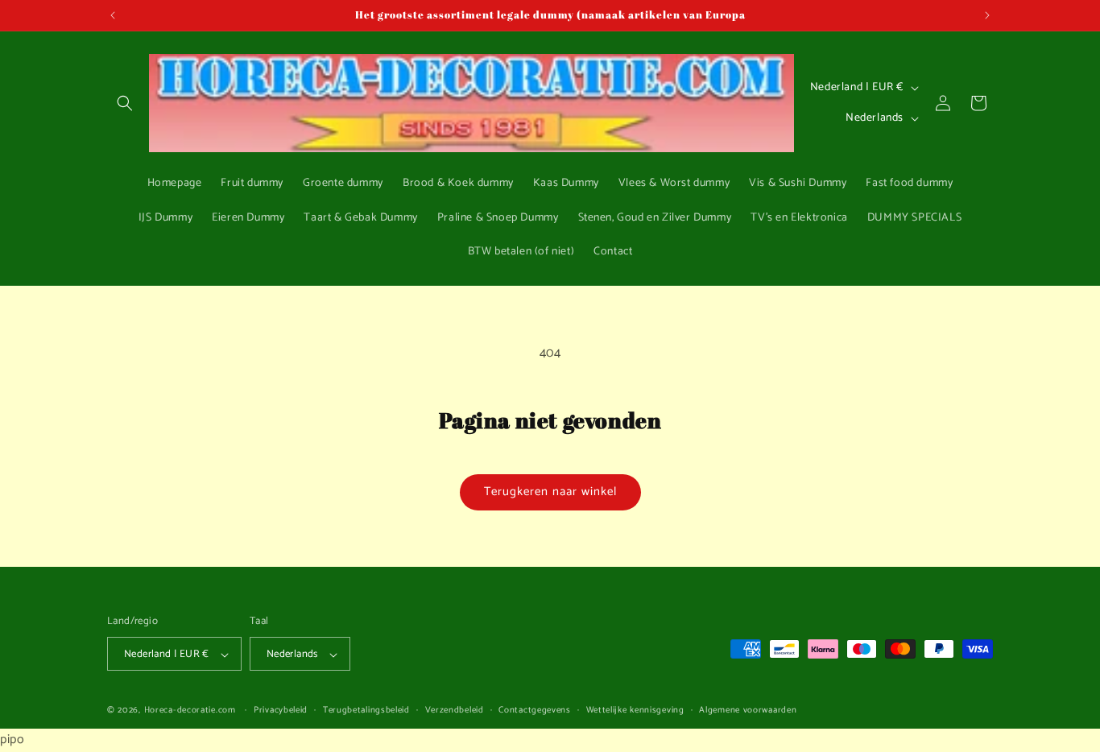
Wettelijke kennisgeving (635, 711)
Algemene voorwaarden (747, 711)
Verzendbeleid (454, 711)
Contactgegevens (534, 711)
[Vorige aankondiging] (112, 15)
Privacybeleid (281, 711)
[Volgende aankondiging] (987, 15)
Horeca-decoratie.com (190, 711)
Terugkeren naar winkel (550, 491)
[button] (125, 103)
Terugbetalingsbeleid (366, 711)
